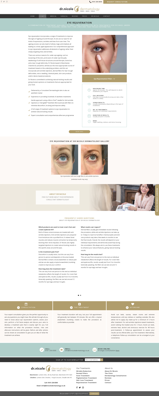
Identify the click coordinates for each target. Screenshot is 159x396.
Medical (53, 16)
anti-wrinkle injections (44, 71)
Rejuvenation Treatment (86, 383)
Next (116, 162)
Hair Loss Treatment (84, 380)
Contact (106, 16)
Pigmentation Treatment (86, 378)
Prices (84, 16)
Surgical (64, 16)
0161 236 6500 (97, 2)
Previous (43, 162)
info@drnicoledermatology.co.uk (77, 351)
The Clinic (109, 373)
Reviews (75, 16)
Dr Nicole (95, 16)
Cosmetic (42, 16)
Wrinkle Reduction (83, 371)
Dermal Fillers (82, 373)
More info (79, 131)
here (117, 351)
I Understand (94, 393)
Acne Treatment (83, 376)
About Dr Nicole (111, 371)
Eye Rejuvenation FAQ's (103, 79)
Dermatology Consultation (116, 376)
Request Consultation (117, 2)
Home (32, 16)
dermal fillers (57, 71)
